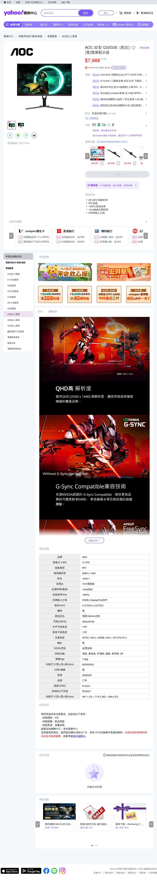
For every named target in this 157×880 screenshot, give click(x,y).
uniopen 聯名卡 (125, 24)
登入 (106, 12)
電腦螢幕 (52, 36)
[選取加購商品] (101, 163)
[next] (146, 156)
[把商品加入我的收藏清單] (133, 48)
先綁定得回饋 (119, 67)
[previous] (87, 156)
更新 (154, 868)
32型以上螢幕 (69, 36)
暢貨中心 (58, 24)
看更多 (101, 24)
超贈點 (145, 24)
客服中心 (97, 872)
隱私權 (143, 872)
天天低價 (88, 24)
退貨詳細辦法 (78, 736)
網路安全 (132, 872)
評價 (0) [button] (53, 311)
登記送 (43, 24)
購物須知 (120, 872)
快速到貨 (73, 24)
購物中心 (8, 36)
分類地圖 (153, 872)
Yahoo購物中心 (20, 13)
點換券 (29, 24)
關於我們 (109, 872)
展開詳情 (93, 540)
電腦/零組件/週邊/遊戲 (30, 36)
